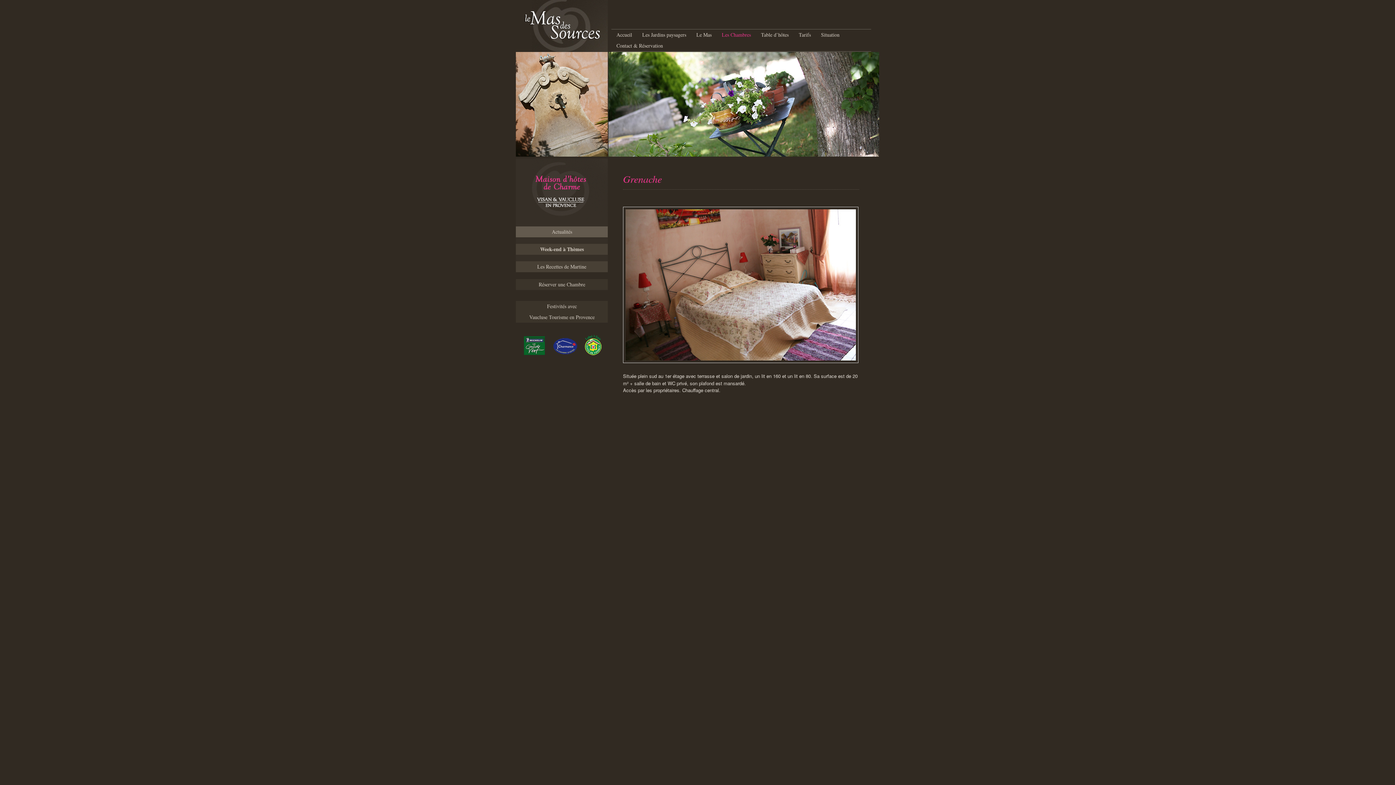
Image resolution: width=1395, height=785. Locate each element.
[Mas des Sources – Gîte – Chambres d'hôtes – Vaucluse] (562, 192)
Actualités (562, 231)
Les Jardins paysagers (664, 34)
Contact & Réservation (639, 45)
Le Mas (704, 34)
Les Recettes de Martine (561, 266)
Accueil (624, 34)
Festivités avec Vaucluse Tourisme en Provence (562, 312)
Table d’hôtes (775, 34)
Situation (830, 34)
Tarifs (805, 34)
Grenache (642, 179)
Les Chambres (736, 34)
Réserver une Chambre (562, 284)
